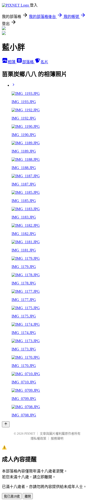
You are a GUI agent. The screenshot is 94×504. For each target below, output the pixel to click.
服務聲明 (57, 438)
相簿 (12, 62)
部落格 (28, 62)
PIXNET (29, 433)
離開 (28, 496)
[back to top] (6, 424)
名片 (44, 62)
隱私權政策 (38, 438)
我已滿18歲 (12, 496)
